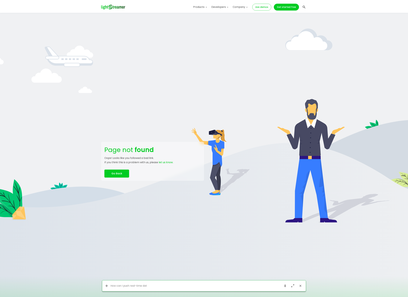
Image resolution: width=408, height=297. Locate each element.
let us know (166, 162)
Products (198, 7)
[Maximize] (293, 286)
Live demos (261, 7)
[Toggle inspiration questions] (106, 286)
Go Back (116, 173)
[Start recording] (285, 286)
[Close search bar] (300, 286)
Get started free (286, 7)
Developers (218, 7)
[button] (304, 6)
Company (239, 7)
